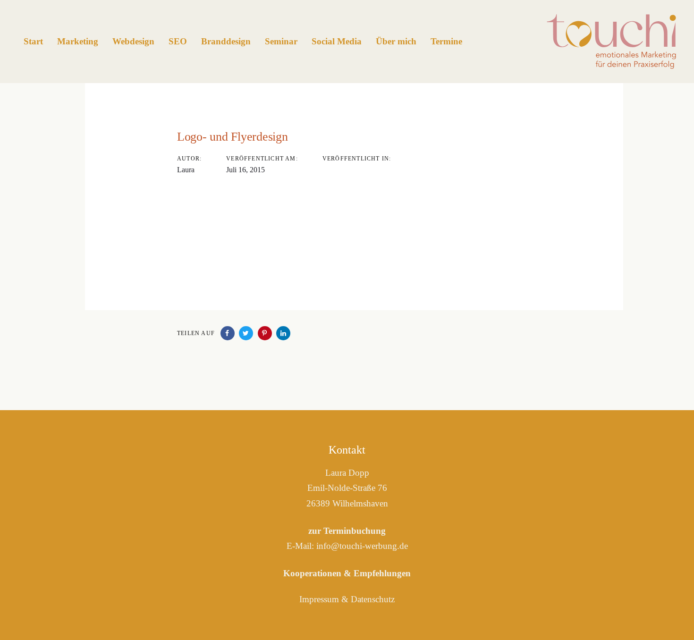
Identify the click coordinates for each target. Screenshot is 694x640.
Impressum (319, 599)
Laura (186, 170)
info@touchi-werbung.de (362, 546)
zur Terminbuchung (347, 531)
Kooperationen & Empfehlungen (347, 573)
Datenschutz (373, 599)
